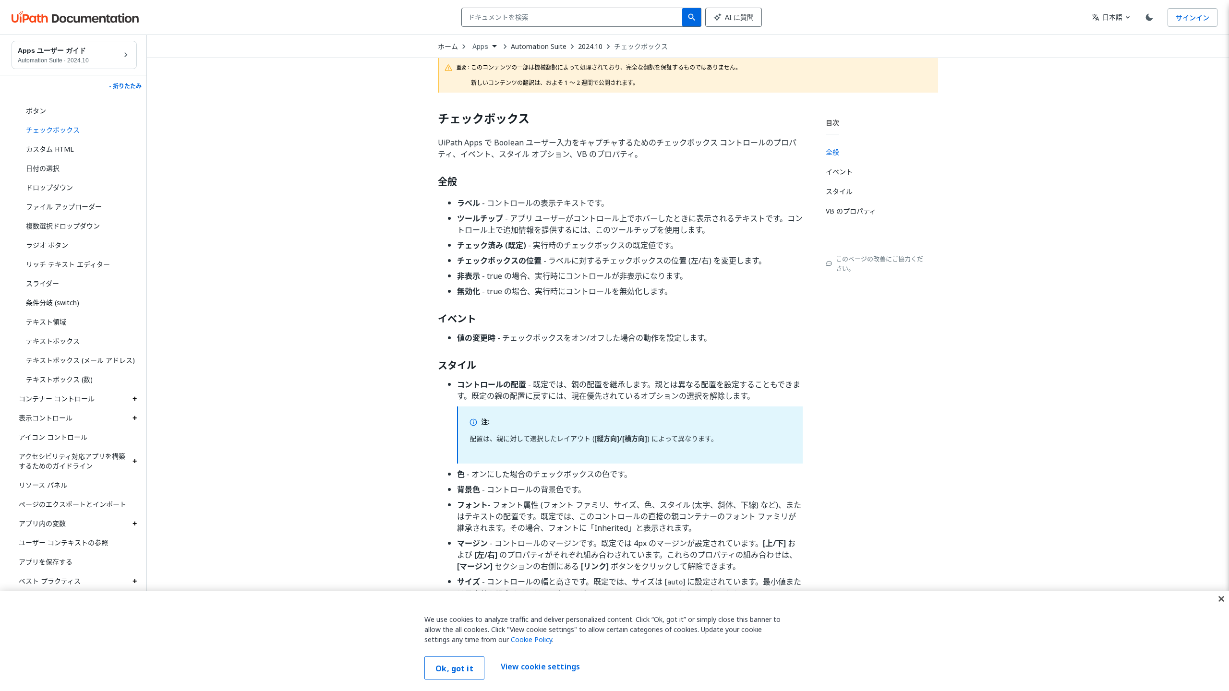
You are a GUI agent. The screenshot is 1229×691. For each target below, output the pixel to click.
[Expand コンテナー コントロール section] (134, 398)
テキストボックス (53, 341)
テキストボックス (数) (59, 379)
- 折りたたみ (125, 86)
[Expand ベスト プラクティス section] (134, 581)
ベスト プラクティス (50, 581)
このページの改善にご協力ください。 (879, 263)
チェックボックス (641, 46)
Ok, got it (454, 668)
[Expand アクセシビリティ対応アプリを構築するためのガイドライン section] (134, 461)
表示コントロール (45, 418)
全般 (447, 182)
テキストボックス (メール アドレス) (80, 360)
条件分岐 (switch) (52, 303)
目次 (832, 123)
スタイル (457, 365)
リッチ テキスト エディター (68, 264)
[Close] (1221, 599)
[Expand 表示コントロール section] (134, 418)
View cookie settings (540, 667)
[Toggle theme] (1149, 17)
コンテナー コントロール (57, 398)
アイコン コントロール (53, 437)
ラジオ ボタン (47, 245)
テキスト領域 (46, 322)
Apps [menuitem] (480, 46)
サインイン (1192, 17)
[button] (78, 130)
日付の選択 (43, 168)
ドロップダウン (49, 187)
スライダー (42, 283)
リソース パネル (43, 485)
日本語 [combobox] (1107, 17)
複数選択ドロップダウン (63, 226)
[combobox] (574, 17)
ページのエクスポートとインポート (72, 504)
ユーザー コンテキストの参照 (63, 542)
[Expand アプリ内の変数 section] (134, 523)
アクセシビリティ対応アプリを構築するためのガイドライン (72, 461)
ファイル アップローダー (64, 207)
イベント (457, 319)
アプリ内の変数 (42, 523)
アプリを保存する (45, 562)
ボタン (36, 111)
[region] (614, 641)
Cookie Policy (531, 639)
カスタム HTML (50, 149)
